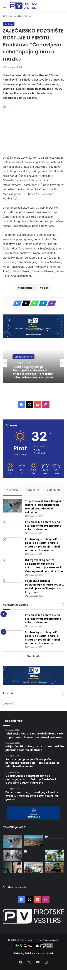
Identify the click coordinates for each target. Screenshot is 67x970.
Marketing (19, 953)
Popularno (32, 489)
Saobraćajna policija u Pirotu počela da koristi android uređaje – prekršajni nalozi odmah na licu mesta (33, 372)
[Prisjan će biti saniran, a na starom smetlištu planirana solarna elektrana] (12, 527)
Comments (53, 489)
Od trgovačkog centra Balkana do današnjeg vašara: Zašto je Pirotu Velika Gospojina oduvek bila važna (44, 565)
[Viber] (50, 303)
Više (19, 16)
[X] (25, 303)
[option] (33, 363)
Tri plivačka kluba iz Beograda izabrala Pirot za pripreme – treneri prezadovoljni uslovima (44, 506)
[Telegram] (42, 303)
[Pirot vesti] (23, 5)
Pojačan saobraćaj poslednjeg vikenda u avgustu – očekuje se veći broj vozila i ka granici (44, 586)
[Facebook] (16, 303)
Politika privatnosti (35, 953)
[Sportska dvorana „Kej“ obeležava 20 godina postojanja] (33, 867)
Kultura (27, 16)
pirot (45, 287)
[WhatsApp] (33, 303)
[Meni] (4, 7)
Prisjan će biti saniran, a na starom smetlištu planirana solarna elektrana (43, 525)
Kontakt (50, 953)
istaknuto (26, 287)
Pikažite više (33, 656)
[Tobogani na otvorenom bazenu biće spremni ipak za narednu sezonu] (54, 855)
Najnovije (12, 489)
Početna (10, 16)
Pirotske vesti (25, 940)
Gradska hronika (23, 356)
